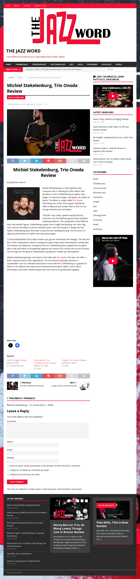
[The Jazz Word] (70, 43)
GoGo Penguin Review (17, 360)
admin (32, 104)
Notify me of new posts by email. (25, 474)
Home (8, 6)
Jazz (71, 64)
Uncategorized (99, 215)
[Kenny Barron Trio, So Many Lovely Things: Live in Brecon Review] (70, 508)
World (119, 64)
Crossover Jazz (39, 64)
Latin (80, 64)
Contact (27, 6)
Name (10, 441)
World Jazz (97, 229)
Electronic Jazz (58, 64)
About (16, 6)
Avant (8, 64)
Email (9, 449)
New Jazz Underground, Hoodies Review (23, 561)
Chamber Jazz (22, 64)
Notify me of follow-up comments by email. (29, 470)
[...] (78, 548)
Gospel (96, 201)
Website (10, 457)
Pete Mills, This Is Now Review (19, 553)
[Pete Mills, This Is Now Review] (113, 510)
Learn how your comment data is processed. (62, 489)
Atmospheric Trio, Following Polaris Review (45, 361)
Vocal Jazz (106, 64)
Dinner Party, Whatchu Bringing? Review (111, 119)
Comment (11, 421)
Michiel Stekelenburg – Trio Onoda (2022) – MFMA (31, 405)
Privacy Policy (41, 6)
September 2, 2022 (18, 104)
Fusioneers (92, 64)
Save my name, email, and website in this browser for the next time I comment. (45, 465)
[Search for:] (119, 69)
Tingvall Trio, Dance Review (74, 360)
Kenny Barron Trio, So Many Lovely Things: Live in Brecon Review (68, 528)
